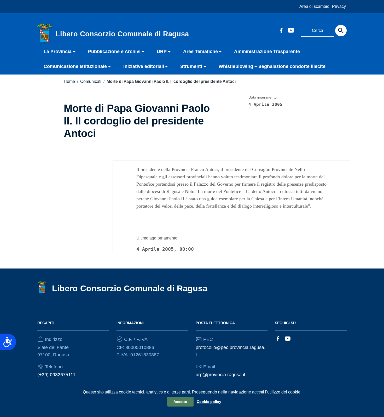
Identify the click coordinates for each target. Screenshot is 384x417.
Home (69, 81)
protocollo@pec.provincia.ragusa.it (231, 351)
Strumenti (191, 66)
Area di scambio (314, 6)
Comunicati (90, 81)
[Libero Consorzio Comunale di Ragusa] (44, 33)
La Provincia (58, 51)
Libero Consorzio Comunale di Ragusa (129, 288)
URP (162, 51)
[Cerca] (341, 30)
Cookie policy (209, 401)
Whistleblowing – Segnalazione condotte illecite (272, 66)
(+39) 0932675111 (56, 374)
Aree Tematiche (200, 51)
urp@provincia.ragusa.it (220, 374)
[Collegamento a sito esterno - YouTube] (291, 30)
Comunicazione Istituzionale (75, 66)
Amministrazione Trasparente (267, 51)
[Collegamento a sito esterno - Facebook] (281, 30)
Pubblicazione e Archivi (114, 51)
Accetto (180, 401)
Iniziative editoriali (143, 66)
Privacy (339, 6)
